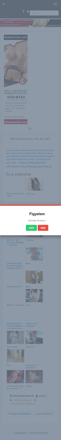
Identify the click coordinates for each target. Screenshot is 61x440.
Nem (43, 227)
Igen (31, 227)
